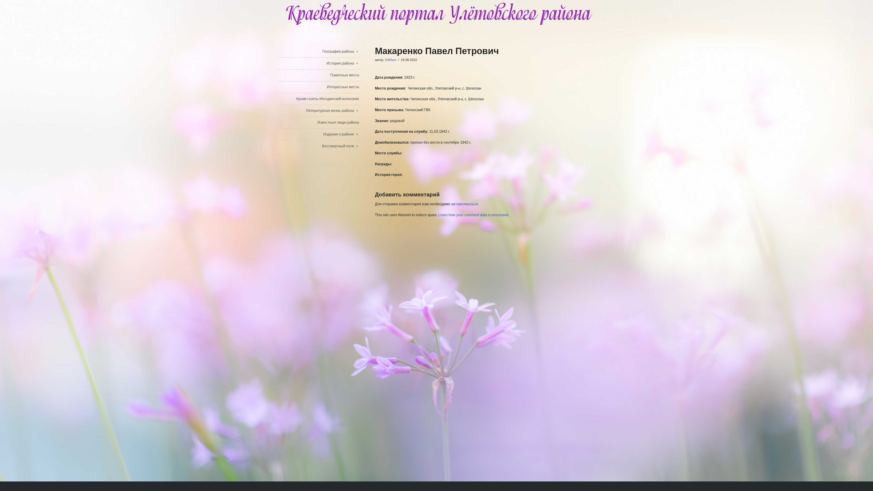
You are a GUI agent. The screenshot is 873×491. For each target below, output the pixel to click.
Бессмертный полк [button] (338, 146)
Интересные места (343, 87)
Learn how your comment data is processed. (473, 215)
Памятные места (344, 75)
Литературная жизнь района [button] (330, 111)
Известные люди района (338, 122)
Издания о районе (338, 134)
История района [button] (340, 63)
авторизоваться (464, 204)
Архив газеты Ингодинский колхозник (327, 99)
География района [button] (338, 51)
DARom (390, 60)
